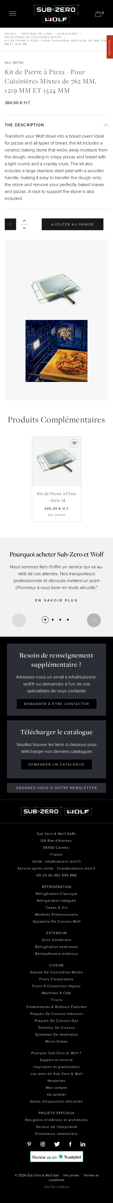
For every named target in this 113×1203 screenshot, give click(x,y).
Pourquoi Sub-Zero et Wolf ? (56, 1053)
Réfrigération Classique (57, 894)
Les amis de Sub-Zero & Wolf (57, 1074)
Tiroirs (57, 1000)
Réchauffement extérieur (56, 954)
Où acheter (56, 1095)
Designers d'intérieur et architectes (56, 1120)
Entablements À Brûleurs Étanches (56, 1007)
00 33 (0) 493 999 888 (57, 875)
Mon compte (56, 1088)
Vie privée (71, 1175)
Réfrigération (56, 887)
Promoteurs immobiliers (56, 1134)
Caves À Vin (57, 908)
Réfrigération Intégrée (56, 901)
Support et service (56, 1060)
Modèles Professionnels (56, 914)
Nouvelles (56, 1081)
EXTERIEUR (56, 933)
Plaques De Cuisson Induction (56, 1014)
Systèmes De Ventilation (56, 1035)
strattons (63, 1187)
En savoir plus (56, 600)
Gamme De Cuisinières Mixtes (56, 972)
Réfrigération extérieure (56, 947)
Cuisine (56, 965)
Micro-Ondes (56, 1041)
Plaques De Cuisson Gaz (57, 1021)
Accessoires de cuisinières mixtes (33, 37)
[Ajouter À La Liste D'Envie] (74, 443)
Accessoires (67, 34)
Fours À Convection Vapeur (56, 986)
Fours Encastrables (56, 979)
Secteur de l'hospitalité (56, 1127)
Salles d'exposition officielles (56, 1101)
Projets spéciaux (57, 1113)
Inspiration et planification (56, 1067)
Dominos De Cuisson (56, 1028)
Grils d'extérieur (56, 940)
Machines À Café (56, 993)
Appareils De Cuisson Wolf (57, 921)
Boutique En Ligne (37, 34)
